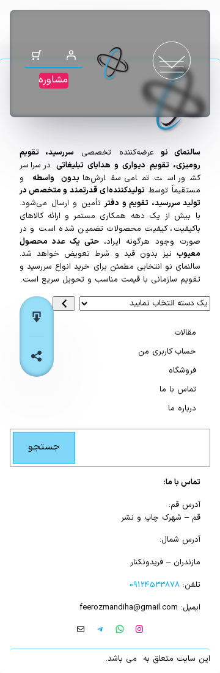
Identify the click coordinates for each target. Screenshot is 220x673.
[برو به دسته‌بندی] (64, 303)
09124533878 (155, 585)
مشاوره (53, 80)
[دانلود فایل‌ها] (37, 317)
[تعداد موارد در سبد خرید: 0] (36, 55)
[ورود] (71, 55)
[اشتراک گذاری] (37, 356)
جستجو (44, 447)
